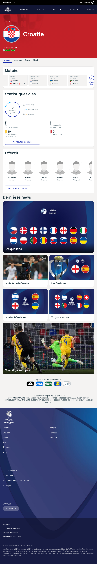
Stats (27, 60)
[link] (23, 9)
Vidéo (5, 437)
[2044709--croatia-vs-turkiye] (18, 80)
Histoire (52, 427)
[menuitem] (25, 9)
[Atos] (39, 383)
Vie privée (6, 524)
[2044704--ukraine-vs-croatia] (57, 80)
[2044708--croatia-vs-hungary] (38, 80)
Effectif (36, 60)
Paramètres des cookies (12, 536)
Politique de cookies (10, 532)
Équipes (6, 447)
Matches (18, 60)
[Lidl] (58, 383)
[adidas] (30, 383)
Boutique (53, 437)
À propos (53, 432)
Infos (5, 452)
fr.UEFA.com (8, 475)
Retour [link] (8, 21)
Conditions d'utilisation (11, 528)
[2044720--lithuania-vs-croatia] (77, 80)
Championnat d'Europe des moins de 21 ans (8, 9)
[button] (57, 9)
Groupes (6, 432)
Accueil (7, 60)
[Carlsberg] (48, 383)
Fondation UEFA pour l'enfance (16, 480)
